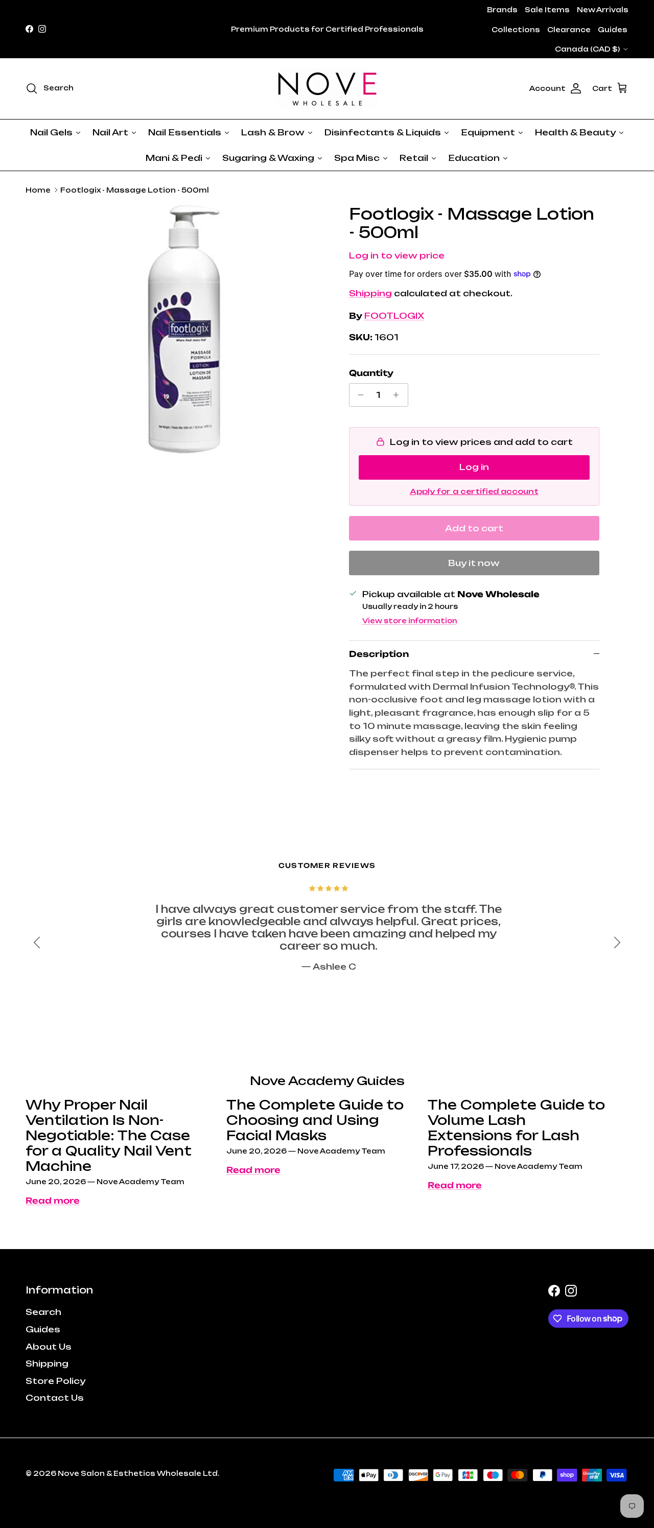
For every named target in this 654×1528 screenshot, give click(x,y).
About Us (49, 1347)
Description (379, 654)
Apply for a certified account (474, 491)
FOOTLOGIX (394, 316)
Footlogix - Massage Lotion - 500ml (134, 190)
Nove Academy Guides (327, 1080)
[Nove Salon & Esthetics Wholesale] (327, 88)
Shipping (370, 293)
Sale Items (547, 10)
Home (38, 190)
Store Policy (55, 1381)
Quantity (371, 373)
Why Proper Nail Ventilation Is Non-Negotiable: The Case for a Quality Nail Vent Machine (109, 1135)
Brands (502, 10)
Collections (516, 30)
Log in (474, 467)
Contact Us (55, 1398)
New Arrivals (602, 10)
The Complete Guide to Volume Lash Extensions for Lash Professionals (516, 1128)
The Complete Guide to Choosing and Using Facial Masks (315, 1120)
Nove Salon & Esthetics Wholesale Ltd (138, 1473)
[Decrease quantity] (358, 395)
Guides (612, 30)
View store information (409, 621)
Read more (53, 1200)
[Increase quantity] (399, 395)
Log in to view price (397, 255)
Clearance (569, 30)
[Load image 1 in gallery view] (190, 332)
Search (43, 1312)
